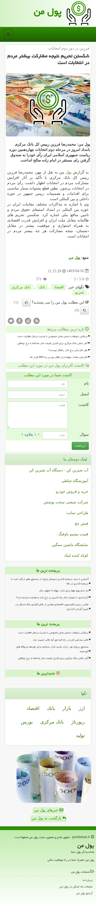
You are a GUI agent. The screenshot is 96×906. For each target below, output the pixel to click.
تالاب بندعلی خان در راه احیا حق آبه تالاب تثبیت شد (61, 639)
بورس (27, 722)
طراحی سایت (77, 513)
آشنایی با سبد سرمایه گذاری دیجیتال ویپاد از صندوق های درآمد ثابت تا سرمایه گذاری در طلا (50, 581)
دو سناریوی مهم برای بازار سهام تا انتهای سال (64, 590)
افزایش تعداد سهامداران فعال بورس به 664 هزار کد (59, 357)
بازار (66, 708)
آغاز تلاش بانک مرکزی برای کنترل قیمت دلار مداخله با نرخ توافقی (52, 343)
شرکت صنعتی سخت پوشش (65, 502)
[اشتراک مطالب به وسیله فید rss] (36, 320)
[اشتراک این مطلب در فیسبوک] (19, 320)
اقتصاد (59, 287)
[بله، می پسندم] (26, 302)
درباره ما (88, 880)
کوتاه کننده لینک (76, 555)
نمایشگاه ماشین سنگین (70, 545)
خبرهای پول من (46, 810)
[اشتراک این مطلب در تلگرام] (28, 320)
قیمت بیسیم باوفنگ (73, 534)
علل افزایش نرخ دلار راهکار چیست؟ (68, 350)
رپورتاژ (78, 722)
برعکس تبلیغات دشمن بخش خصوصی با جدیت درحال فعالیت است (52, 336)
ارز (82, 708)
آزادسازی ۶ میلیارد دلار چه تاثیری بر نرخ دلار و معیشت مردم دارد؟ (52, 597)
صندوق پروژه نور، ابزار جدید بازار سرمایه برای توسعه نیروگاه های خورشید (52, 649)
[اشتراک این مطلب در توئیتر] (11, 320)
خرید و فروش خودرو (72, 492)
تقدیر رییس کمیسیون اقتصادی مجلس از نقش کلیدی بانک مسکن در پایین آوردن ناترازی (52, 607)
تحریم (79, 292)
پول (68, 172)
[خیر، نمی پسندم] (84, 310)
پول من (48, 11)
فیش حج (81, 523)
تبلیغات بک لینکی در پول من (76, 886)
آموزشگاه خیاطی (74, 481)
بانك (42, 287)
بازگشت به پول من (46, 818)
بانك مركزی (21, 287)
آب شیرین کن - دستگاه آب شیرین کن (58, 470)
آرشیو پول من (84, 893)
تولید (80, 735)
